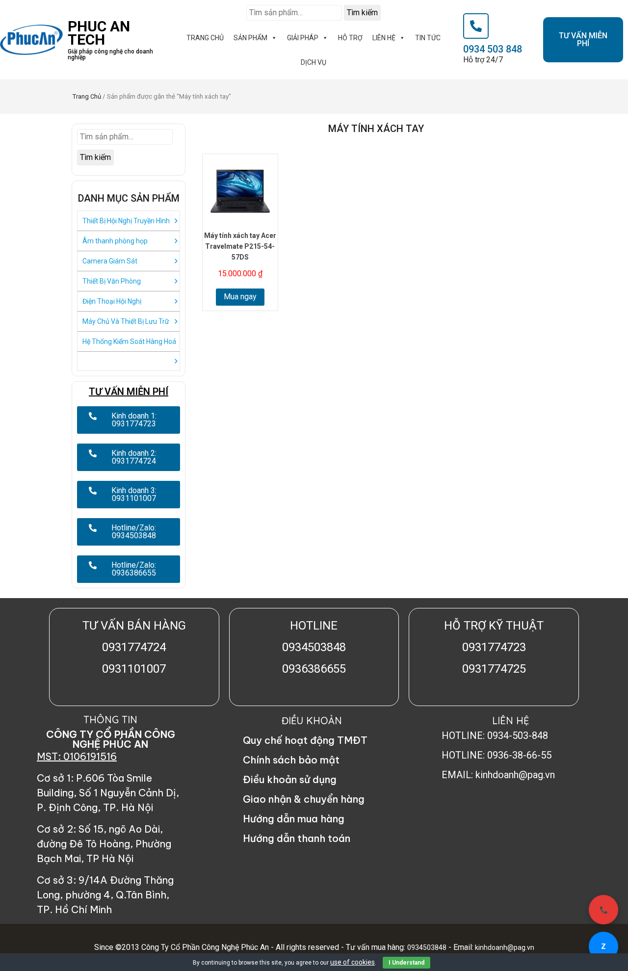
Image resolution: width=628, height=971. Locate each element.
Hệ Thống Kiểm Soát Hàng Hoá (129, 341)
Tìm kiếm (362, 12)
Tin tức (428, 38)
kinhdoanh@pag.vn (503, 947)
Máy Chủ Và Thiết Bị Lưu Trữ (125, 321)
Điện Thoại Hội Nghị (111, 301)
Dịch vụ (313, 62)
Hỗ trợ (350, 38)
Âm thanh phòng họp (115, 241)
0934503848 (426, 947)
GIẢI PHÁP (302, 38)
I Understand (406, 962)
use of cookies (352, 962)
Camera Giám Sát (109, 261)
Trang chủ (87, 96)
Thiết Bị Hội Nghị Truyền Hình (126, 221)
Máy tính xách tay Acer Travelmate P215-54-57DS (240, 246)
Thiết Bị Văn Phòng (111, 281)
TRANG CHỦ (205, 38)
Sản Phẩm (250, 38)
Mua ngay (240, 296)
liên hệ (383, 38)
